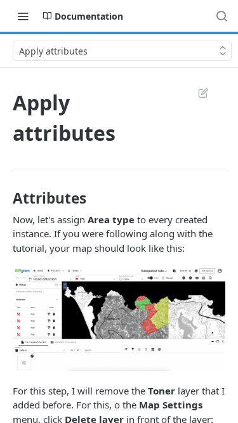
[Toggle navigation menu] (23, 16)
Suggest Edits (197, 93)
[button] (119, 319)
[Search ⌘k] (221, 16)
